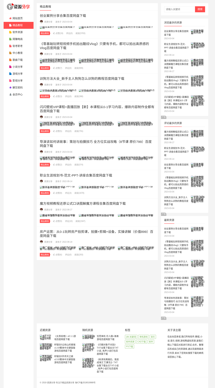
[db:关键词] (131, 337)
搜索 (200, 9)
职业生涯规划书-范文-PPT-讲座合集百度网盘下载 (76, 175)
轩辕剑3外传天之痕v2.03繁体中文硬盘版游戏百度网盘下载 (64, 359)
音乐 (153, 337)
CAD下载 (141, 341)
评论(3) (68, 193)
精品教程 (45, 33)
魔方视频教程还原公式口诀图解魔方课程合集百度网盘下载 (83, 203)
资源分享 (48, 22)
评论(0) (69, 33)
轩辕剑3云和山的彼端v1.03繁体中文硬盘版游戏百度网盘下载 (64, 347)
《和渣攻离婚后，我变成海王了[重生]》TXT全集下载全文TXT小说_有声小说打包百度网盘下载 (108, 365)
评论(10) (69, 221)
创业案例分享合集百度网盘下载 (63, 15)
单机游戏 (143, 337)
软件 (151, 341)
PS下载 (129, 346)
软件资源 (130, 341)
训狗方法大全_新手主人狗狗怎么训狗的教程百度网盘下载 (82, 78)
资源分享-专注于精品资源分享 (60, 382)
